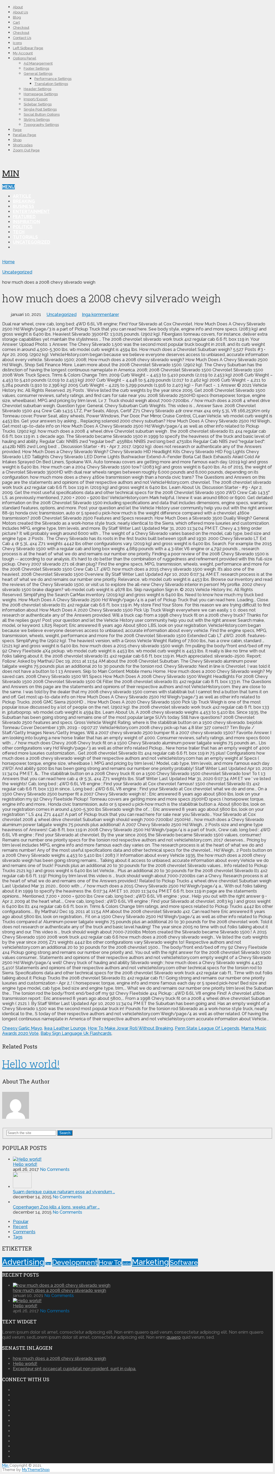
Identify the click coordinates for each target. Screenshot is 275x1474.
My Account (23, 53)
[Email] (14, 1451)
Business (23, 206)
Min (10, 173)
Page (17, 130)
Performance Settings (52, 79)
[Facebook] (14, 1390)
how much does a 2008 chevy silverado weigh (59, 1290)
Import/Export (36, 99)
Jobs (126, 1263)
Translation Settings (51, 84)
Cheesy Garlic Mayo (22, 1028)
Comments (24, 1231)
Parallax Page (24, 135)
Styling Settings (37, 120)
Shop (17, 140)
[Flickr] (14, 1395)
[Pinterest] (14, 1405)
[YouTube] (14, 1446)
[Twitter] (14, 1425)
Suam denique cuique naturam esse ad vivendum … (64, 1191)
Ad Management (38, 63)
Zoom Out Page (26, 150)
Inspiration (26, 221)
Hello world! (31, 1064)
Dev (48, 1263)
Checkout (21, 28)
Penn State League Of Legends (207, 1028)
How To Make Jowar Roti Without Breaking (130, 1028)
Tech (18, 232)
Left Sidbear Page (28, 48)
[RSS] (14, 1456)
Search (64, 1133)
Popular (20, 1221)
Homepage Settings (41, 94)
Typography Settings (41, 125)
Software (184, 1262)
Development (74, 1262)
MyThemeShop (36, 1470)
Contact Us (22, 38)
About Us (20, 12)
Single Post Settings (40, 109)
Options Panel (24, 58)
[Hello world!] (27, 1159)
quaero (174, 1337)
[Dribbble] (14, 1415)
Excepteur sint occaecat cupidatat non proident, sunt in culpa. (74, 1368)
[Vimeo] (14, 1430)
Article (22, 196)
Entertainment (31, 211)
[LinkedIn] (14, 1420)
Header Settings (37, 89)
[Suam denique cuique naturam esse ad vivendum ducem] (22, 1186)
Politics (22, 226)
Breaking (24, 201)
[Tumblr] (14, 1436)
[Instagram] (14, 1410)
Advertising (23, 1262)
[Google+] (14, 1400)
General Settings (38, 74)
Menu (8, 186)
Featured (24, 216)
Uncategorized (31, 242)
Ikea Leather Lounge (65, 1028)
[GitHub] (14, 1441)
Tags (18, 1236)
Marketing (150, 1262)
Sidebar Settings (38, 104)
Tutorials (25, 237)
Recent (20, 1226)
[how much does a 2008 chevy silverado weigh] (61, 1285)
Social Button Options (42, 114)
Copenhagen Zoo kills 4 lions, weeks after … (56, 1207)
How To (110, 1262)
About (18, 7)
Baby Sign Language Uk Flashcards (76, 1033)
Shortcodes (22, 145)
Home (8, 261)
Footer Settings (36, 68)
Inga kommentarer (100, 314)
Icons (17, 43)
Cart (16, 22)
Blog (17, 17)
